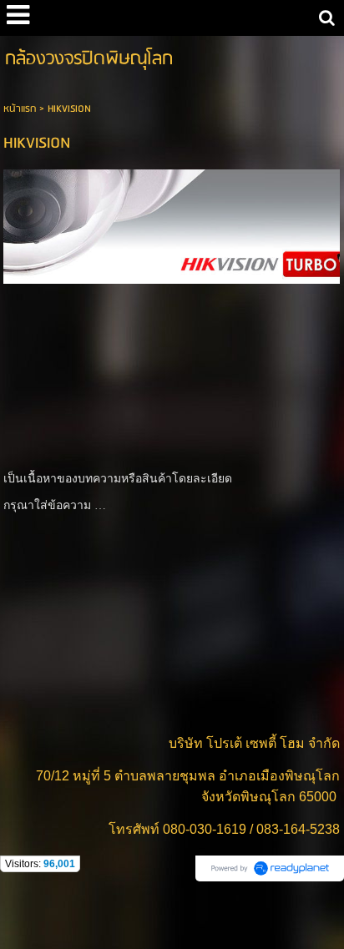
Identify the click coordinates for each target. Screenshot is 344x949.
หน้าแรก (19, 109)
